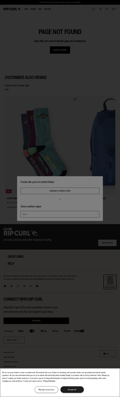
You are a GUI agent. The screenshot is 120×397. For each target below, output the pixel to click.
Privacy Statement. (49, 381)
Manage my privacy (46, 390)
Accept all (72, 390)
